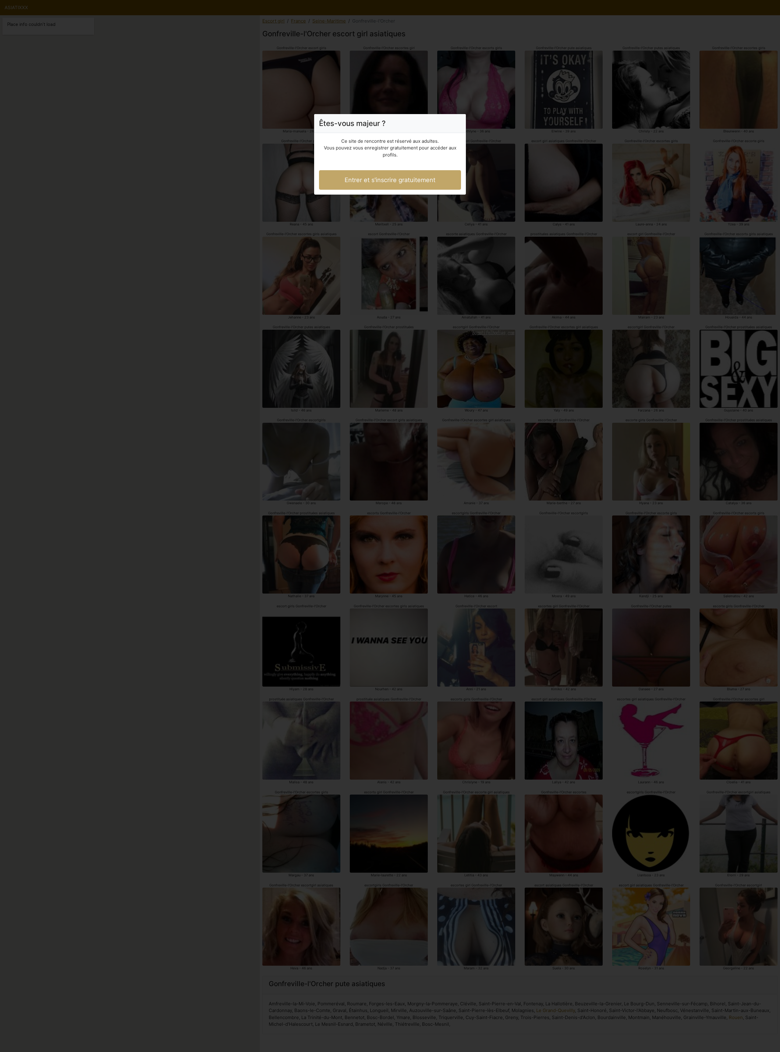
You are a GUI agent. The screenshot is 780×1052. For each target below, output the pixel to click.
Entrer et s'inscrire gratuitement (390, 180)
